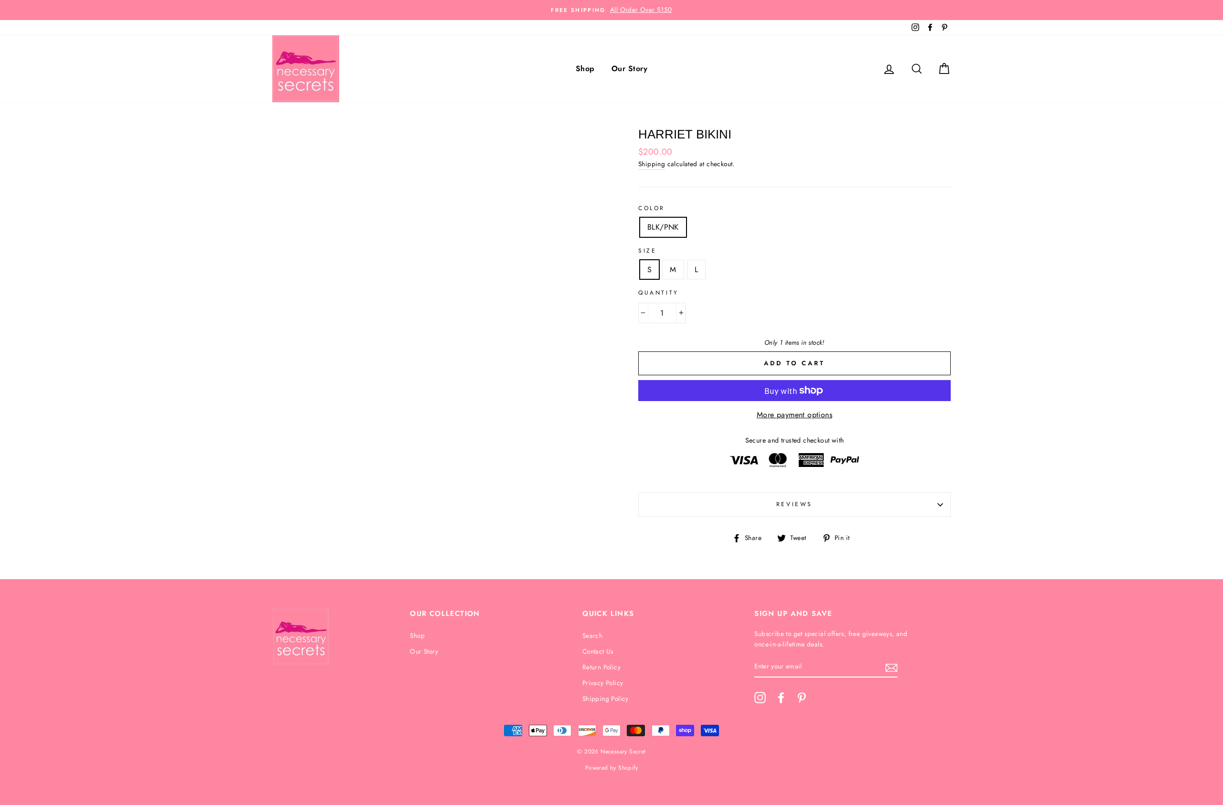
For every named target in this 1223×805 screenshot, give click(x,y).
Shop (585, 68)
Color (651, 208)
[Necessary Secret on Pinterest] (801, 697)
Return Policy (601, 667)
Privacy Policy (602, 683)
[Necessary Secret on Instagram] (760, 697)
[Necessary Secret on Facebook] (781, 697)
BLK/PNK (663, 227)
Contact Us (597, 651)
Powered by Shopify (611, 767)
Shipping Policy (605, 698)
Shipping (651, 164)
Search (592, 635)
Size (647, 250)
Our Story (629, 68)
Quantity (658, 292)
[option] (611, 10)
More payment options (794, 414)
